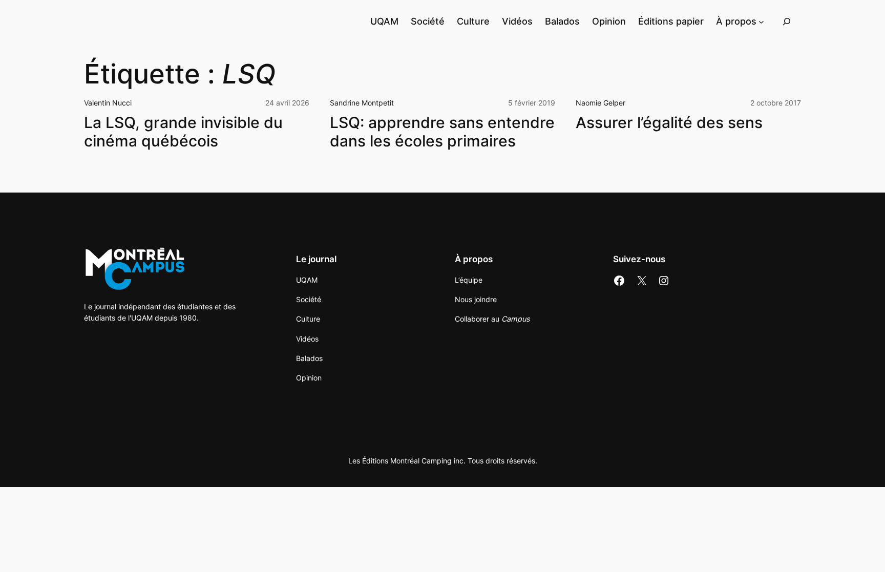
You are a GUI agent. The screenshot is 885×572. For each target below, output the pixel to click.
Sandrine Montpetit (362, 102)
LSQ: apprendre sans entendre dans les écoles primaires (442, 132)
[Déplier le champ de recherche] (786, 21)
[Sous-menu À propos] (761, 21)
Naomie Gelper (600, 102)
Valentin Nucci (108, 102)
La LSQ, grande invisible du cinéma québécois (183, 132)
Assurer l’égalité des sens (669, 123)
